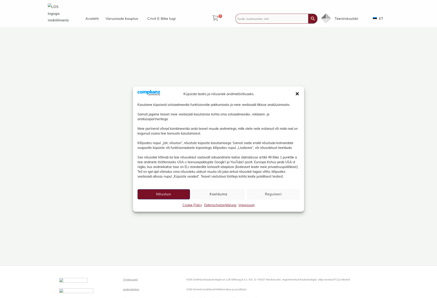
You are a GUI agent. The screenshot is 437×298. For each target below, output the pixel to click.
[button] (297, 94)
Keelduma (218, 194)
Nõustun (163, 194)
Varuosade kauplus (122, 18)
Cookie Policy (192, 205)
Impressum (247, 205)
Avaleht (92, 18)
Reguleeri (273, 194)
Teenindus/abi (346, 18)
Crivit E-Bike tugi (161, 18)
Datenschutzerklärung (220, 205)
